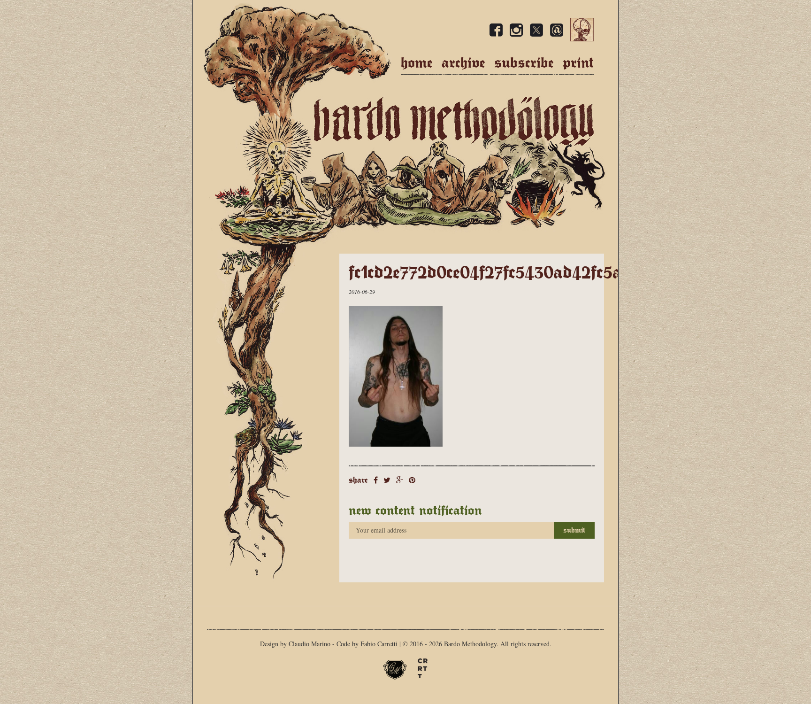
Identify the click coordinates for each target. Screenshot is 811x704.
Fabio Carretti (379, 643)
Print (578, 62)
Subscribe (524, 62)
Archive (463, 62)
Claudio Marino (309, 643)
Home (417, 62)
